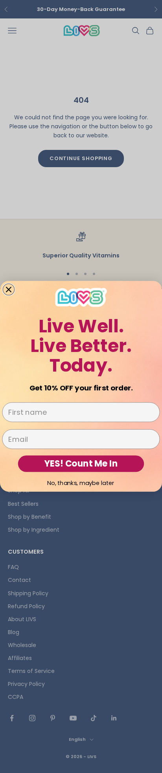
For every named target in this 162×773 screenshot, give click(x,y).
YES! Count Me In (81, 464)
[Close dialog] (8, 289)
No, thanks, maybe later (80, 483)
